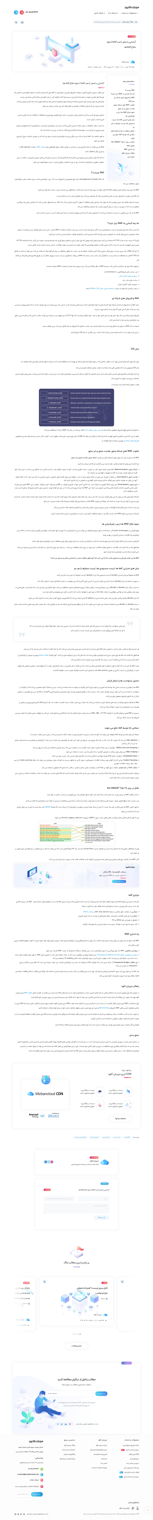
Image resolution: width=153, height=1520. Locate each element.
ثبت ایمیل (36, 1494)
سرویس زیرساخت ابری (131, 1477)
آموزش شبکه (94, 1137)
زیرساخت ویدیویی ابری (131, 1468)
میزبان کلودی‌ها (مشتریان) (98, 1450)
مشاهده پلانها (120, 1118)
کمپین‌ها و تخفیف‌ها (100, 1454)
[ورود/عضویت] (16, 12)
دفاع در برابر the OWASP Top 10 (123, 142)
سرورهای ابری (134, 1459)
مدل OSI (132, 101)
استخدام (104, 1459)
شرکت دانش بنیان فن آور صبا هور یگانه (104, 1514)
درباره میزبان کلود (101, 1445)
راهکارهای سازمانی (69, 1454)
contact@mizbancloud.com (28, 1474)
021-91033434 (33, 1469)
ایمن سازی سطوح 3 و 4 (93, 430)
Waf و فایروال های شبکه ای (124, 97)
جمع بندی (131, 157)
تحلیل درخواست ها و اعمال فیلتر (123, 131)
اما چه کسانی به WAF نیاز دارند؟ (123, 94)
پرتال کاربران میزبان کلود (67, 1459)
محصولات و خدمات (128, 13)
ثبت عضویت (101, 1394)
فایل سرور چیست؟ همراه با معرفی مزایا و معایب (92, 1290)
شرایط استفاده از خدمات (99, 1468)
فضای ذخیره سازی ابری (131, 1472)
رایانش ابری (106, 1137)
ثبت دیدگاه (101, 1218)
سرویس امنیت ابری (132, 1450)
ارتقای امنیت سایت (80, 1137)
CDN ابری (127, 1137)
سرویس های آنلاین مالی (128, 276)
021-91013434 (31, 12)
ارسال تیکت (34, 1480)
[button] (80, 1334)
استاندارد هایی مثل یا (102, 288)
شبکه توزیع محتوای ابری (131, 1445)
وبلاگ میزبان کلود (128, 22)
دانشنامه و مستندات (68, 1450)
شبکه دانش (98, 13)
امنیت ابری (117, 1137)
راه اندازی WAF (129, 149)
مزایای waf (131, 146)
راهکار (28, 993)
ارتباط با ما (112, 13)
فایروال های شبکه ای (131, 441)
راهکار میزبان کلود (128, 153)
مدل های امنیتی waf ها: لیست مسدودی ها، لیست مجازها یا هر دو (123, 123)
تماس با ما (104, 1463)
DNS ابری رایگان (134, 1454)
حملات (41, 147)
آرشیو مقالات (76, 1346)
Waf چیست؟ (130, 90)
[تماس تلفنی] (22, 12)
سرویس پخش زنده (132, 1463)
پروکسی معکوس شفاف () (117, 955)
